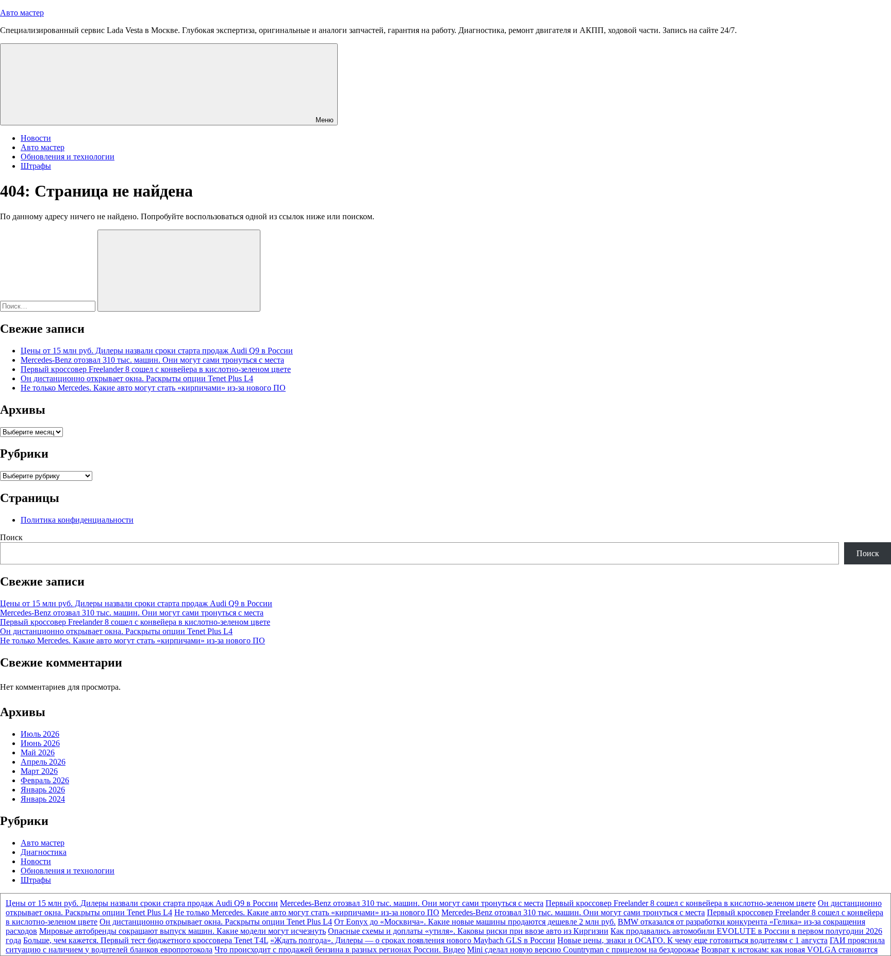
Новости (36, 138)
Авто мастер (22, 12)
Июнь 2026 (40, 743)
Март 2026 (39, 771)
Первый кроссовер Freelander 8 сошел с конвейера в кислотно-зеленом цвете (156, 369)
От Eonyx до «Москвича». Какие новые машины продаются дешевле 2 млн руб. (475, 921)
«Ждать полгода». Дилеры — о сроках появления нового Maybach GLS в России (412, 940)
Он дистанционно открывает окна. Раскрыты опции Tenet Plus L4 (137, 378)
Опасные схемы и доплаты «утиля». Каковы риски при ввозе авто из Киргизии (468, 931)
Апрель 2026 (43, 761)
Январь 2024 (43, 799)
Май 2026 (38, 752)
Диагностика (44, 852)
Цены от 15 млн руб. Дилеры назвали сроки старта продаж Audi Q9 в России (157, 350)
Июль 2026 (40, 734)
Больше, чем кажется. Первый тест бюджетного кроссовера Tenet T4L (145, 940)
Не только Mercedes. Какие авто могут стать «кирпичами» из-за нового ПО (153, 387)
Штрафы (36, 165)
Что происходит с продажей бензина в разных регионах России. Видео (339, 949)
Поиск (11, 537)
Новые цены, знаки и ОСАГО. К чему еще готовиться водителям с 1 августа (692, 940)
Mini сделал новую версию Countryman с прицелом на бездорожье (583, 949)
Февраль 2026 (45, 780)
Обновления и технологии (67, 156)
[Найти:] (48, 305)
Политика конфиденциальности (77, 519)
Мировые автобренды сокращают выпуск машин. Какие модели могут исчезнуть (182, 931)
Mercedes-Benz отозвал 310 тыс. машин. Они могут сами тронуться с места (152, 359)
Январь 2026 (43, 789)
